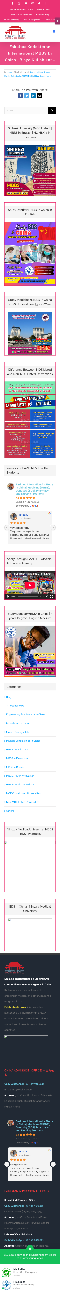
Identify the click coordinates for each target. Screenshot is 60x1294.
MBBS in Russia (14, 767)
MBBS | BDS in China (30, 76)
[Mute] (47, 596)
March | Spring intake (12, 76)
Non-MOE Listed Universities (22, 802)
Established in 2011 (15, 1007)
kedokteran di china (42, 72)
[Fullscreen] (51, 596)
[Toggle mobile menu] (54, 31)
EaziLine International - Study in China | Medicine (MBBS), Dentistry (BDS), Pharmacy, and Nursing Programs (34, 489)
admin (9, 72)
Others (10, 810)
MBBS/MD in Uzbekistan (20, 784)
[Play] (8, 596)
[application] (30, 585)
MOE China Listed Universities (23, 793)
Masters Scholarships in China (23, 740)
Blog (31, 72)
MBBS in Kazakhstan (17, 758)
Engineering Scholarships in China (25, 714)
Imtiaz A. (23, 514)
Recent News (45, 76)
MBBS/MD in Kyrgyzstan (20, 775)
